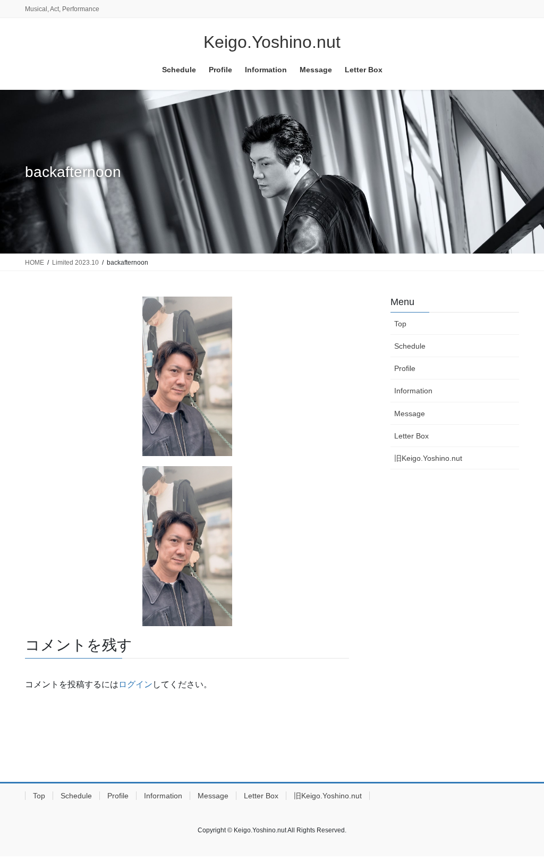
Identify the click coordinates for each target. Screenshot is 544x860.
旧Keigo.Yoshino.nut (428, 458)
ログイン (135, 684)
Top (400, 323)
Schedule (410, 346)
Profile (404, 368)
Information (413, 390)
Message (409, 413)
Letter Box (411, 436)
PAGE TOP (521, 824)
